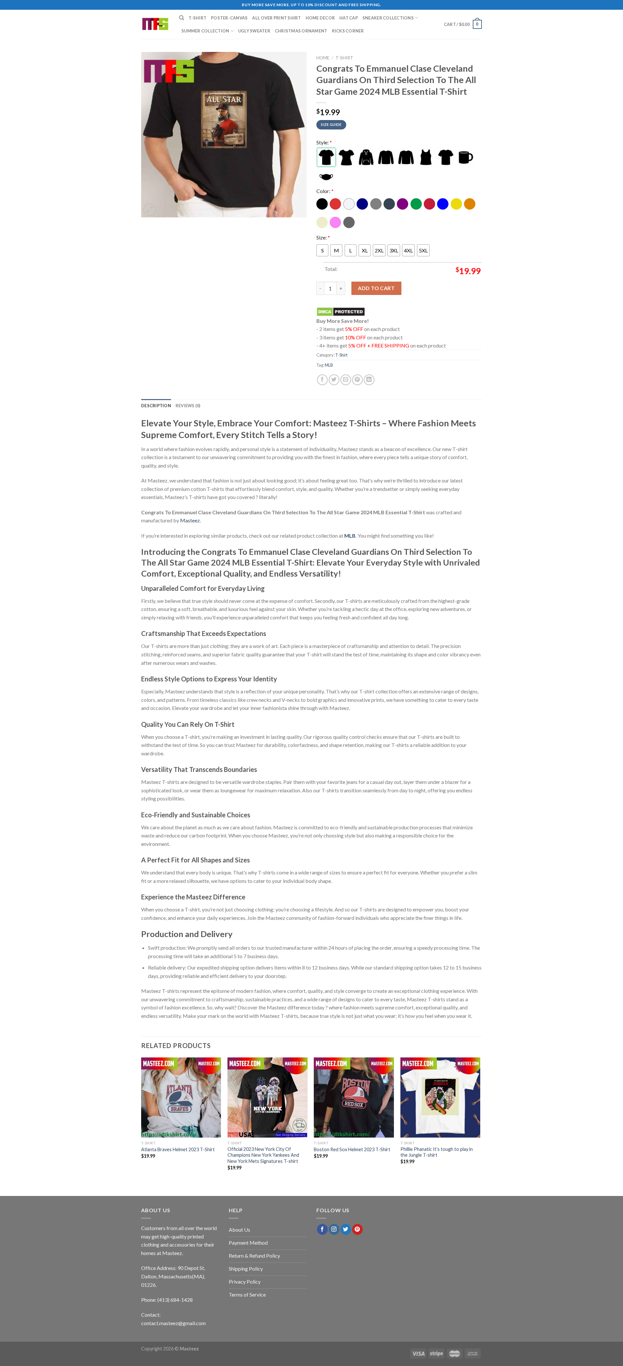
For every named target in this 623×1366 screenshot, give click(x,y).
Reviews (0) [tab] (188, 405)
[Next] (480, 1119)
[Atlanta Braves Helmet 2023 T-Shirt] (181, 1097)
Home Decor (320, 17)
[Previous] (141, 1119)
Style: (324, 142)
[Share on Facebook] (322, 379)
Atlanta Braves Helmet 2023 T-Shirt (178, 1149)
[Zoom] (149, 209)
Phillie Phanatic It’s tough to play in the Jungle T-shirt (436, 1152)
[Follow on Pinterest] (357, 1229)
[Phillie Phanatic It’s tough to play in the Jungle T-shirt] (440, 1097)
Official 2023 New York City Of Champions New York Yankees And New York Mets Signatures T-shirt (263, 1155)
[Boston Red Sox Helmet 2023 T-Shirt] (354, 1097)
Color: (325, 191)
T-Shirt (197, 17)
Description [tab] (156, 405)
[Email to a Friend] (345, 379)
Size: (323, 237)
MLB (329, 365)
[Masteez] (155, 24)
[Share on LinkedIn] (369, 379)
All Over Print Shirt (276, 17)
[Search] (181, 18)
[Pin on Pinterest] (357, 379)
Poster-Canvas (229, 17)
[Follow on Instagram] (334, 1229)
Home (322, 57)
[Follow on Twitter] (345, 1229)
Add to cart (376, 288)
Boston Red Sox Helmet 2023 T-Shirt (352, 1149)
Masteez (190, 520)
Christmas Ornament (301, 30)
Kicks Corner (348, 30)
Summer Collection (205, 30)
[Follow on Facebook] (322, 1229)
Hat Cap (348, 17)
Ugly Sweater (254, 30)
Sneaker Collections (388, 17)
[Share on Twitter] (334, 379)
